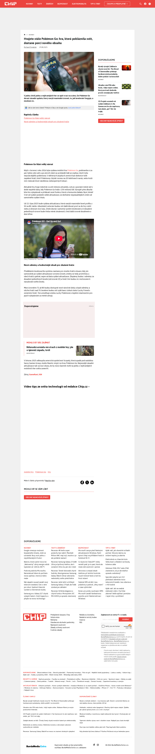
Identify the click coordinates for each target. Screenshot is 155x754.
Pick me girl (86, 672)
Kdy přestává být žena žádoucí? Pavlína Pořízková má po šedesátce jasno (104, 731)
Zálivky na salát (126, 679)
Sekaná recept (60, 681)
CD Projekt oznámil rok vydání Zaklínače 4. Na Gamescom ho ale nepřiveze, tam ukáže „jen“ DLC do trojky (109, 106)
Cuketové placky (29, 681)
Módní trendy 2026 (55, 675)
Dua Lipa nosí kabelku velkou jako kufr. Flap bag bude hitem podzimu (103, 727)
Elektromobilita (79, 4)
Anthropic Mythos (45, 688)
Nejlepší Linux (29, 690)
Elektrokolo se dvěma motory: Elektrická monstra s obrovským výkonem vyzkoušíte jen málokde (47, 726)
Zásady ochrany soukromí (60, 627)
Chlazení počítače (44, 685)
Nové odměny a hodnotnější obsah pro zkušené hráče (46, 122)
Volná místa (55, 617)
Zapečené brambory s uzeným (113, 681)
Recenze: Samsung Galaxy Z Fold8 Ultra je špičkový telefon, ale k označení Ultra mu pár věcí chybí (64, 564)
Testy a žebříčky (58, 548)
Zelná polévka (41, 681)
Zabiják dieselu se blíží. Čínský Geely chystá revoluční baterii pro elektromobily (49, 720)
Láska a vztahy (116, 672)
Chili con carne (102, 679)
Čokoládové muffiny (73, 679)
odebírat (125, 619)
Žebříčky (49, 4)
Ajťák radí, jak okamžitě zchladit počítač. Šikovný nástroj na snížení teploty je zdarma (118, 552)
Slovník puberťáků (59, 672)
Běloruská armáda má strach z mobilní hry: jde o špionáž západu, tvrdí (50, 348)
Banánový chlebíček (88, 679)
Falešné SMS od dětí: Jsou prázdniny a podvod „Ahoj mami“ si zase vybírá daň (90, 584)
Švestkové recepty (83, 681)
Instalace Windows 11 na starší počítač (84, 685)
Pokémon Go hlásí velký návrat (37, 118)
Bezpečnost (62, 4)
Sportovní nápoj (114, 679)
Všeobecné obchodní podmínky (62, 622)
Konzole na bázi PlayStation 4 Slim (77, 688)
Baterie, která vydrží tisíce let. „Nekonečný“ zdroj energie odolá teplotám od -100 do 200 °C (36, 564)
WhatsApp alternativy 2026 (73, 675)
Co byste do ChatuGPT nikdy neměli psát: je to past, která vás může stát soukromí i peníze (90, 564)
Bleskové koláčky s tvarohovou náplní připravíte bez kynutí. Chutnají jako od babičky (105, 715)
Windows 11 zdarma (31, 688)
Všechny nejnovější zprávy (37, 497)
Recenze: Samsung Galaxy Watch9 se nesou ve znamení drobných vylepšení (49, 731)
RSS (80, 622)
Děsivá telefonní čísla (44, 672)
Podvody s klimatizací (124, 688)
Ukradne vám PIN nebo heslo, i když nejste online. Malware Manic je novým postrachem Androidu (48, 708)
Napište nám (50, 481)
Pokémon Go (72, 170)
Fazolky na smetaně (58, 679)
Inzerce (82, 620)
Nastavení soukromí (58, 625)
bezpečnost (83, 548)
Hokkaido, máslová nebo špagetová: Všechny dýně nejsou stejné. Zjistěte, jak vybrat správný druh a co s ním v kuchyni (104, 708)
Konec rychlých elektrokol (60, 685)
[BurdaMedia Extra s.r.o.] (34, 617)
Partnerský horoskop (74, 672)
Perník (68, 681)
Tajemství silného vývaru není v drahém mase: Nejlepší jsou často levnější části (104, 722)
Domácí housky (96, 681)
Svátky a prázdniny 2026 (39, 675)
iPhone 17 (105, 688)
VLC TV (112, 688)
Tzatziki (50, 681)
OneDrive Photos (104, 685)
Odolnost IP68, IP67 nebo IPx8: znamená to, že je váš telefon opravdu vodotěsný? (117, 570)
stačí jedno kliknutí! (74, 108)
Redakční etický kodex (88, 617)
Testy (39, 4)
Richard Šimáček (30, 47)
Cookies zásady (56, 630)
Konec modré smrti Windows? (121, 685)
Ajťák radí (26, 675)
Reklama (54, 620)
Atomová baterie (58, 688)
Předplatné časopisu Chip (60, 615)
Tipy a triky (95, 4)
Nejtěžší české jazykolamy (100, 672)
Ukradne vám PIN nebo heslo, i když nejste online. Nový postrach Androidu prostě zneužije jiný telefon (108, 89)
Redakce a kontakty (86, 615)
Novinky (29, 4)
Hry (49, 472)
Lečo (73, 681)
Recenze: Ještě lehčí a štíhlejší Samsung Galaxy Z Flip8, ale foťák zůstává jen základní (63, 584)
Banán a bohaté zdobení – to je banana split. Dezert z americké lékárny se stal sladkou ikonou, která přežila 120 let (104, 702)
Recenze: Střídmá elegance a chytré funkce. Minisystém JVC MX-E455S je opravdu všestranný (63, 593)
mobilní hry (29, 472)
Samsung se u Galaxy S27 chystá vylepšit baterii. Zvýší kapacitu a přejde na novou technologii (36, 596)
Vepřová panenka (44, 679)
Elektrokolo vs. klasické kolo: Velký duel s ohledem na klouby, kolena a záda (118, 561)
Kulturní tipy (127, 672)
